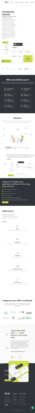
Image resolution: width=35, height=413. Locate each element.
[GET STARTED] (5, 41)
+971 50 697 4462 (7, 399)
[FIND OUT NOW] (8, 379)
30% (17, 333)
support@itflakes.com (7, 397)
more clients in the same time (19, 335)
